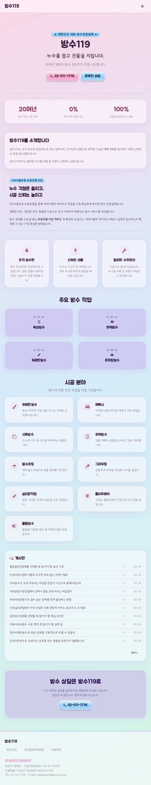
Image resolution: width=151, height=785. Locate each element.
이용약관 (56, 750)
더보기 (134, 653)
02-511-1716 (64, 76)
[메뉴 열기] (142, 6)
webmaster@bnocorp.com (52, 775)
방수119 (12, 6)
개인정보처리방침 (33, 750)
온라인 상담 (93, 76)
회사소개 (12, 750)
